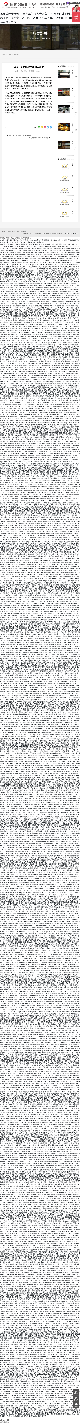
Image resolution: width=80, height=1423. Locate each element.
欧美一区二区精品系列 (62, 966)
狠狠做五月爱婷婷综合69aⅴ (58, 734)
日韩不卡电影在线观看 (32, 340)
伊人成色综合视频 (43, 710)
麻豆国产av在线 (66, 269)
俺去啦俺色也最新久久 (14, 675)
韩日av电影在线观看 (36, 599)
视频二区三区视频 (27, 316)
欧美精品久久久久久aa (34, 677)
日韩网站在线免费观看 (17, 915)
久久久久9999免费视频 (60, 636)
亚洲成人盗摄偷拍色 (38, 355)
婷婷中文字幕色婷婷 (52, 605)
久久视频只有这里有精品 (36, 695)
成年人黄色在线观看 (6, 244)
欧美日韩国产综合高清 (36, 657)
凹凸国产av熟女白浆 (42, 451)
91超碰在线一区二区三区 (36, 262)
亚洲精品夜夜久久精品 (10, 975)
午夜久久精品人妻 (53, 293)
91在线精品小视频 (17, 349)
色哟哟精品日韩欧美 (38, 279)
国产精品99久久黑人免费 (29, 591)
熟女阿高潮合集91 (58, 784)
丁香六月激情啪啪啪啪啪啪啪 (39, 560)
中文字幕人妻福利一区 (16, 734)
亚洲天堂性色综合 (60, 971)
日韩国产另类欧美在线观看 (54, 755)
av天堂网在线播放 (66, 624)
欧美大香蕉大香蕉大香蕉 (61, 899)
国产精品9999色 (47, 773)
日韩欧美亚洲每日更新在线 (68, 248)
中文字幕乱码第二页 (57, 958)
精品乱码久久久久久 (11, 673)
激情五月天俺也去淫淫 (17, 369)
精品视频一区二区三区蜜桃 (40, 343)
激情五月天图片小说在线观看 (12, 511)
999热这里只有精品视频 (21, 730)
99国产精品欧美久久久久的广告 (49, 505)
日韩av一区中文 (16, 583)
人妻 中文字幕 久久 (48, 306)
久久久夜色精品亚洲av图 (56, 595)
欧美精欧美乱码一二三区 (52, 991)
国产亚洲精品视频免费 (22, 618)
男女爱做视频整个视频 (49, 363)
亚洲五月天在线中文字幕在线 (38, 480)
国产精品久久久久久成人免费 (22, 287)
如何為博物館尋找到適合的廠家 (38, 138)
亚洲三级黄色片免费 (66, 293)
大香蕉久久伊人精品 (44, 958)
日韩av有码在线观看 (19, 474)
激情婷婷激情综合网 (10, 815)
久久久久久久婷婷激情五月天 (40, 299)
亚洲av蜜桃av (4, 767)
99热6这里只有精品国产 (63, 363)
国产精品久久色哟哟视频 (28, 423)
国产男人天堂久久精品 (34, 597)
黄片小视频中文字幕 (59, 488)
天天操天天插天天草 (47, 564)
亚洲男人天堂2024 (22, 262)
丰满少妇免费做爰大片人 (19, 363)
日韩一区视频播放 (70, 890)
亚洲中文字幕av (27, 905)
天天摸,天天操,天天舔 (15, 439)
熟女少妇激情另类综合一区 (44, 365)
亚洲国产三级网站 (21, 562)
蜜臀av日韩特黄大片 (40, 316)
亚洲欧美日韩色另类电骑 (7, 562)
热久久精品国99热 (25, 509)
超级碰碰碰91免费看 (70, 394)
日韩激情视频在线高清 (50, 817)
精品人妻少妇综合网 (64, 503)
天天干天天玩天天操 (62, 622)
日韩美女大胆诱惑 (72, 646)
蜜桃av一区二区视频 (30, 864)
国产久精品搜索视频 (27, 661)
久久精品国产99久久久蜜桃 (43, 552)
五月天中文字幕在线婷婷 (30, 392)
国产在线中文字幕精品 (44, 720)
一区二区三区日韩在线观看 (65, 414)
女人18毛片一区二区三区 (36, 402)
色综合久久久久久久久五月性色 (45, 663)
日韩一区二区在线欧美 (21, 330)
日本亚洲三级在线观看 (41, 572)
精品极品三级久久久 (39, 605)
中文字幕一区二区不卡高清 (22, 347)
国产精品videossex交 (47, 862)
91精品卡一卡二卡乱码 (62, 326)
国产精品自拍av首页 (15, 572)
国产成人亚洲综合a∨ (41, 595)
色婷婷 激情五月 (21, 808)
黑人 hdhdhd (69, 529)
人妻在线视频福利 (51, 334)
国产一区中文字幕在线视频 (16, 765)
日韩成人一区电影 (28, 734)
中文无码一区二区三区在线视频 (63, 564)
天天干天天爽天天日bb (36, 330)
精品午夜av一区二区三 (68, 618)
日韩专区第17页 (53, 312)
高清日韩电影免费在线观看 (34, 396)
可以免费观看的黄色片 (61, 862)
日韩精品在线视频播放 (45, 630)
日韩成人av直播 (58, 394)
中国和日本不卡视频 (57, 583)
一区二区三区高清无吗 (66, 408)
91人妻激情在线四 (63, 369)
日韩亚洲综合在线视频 (56, 739)
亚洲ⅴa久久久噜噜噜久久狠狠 (50, 297)
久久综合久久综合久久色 (15, 646)
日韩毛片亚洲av (57, 763)
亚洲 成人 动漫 (35, 907)
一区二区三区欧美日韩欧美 (66, 328)
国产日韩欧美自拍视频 (49, 285)
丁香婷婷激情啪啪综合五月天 (63, 437)
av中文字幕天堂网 (27, 572)
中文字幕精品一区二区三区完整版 (15, 732)
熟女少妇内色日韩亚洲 (16, 404)
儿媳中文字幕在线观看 (7, 876)
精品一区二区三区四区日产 (71, 359)
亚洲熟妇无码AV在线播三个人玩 (10, 260)
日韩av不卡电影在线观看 (52, 749)
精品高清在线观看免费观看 (27, 382)
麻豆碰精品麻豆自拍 (35, 747)
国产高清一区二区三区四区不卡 (18, 301)
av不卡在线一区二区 (52, 587)
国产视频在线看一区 (20, 981)
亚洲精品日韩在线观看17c (51, 287)
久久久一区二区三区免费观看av (43, 566)
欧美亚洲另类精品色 (38, 769)
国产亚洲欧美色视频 (16, 416)
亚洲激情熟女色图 (5, 554)
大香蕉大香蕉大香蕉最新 (19, 827)
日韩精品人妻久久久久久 (36, 991)
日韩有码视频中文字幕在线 (44, 382)
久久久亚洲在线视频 (70, 295)
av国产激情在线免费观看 (34, 878)
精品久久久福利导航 (53, 283)
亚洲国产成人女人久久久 (19, 554)
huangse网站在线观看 (7, 925)
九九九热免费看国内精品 (46, 962)
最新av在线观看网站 (20, 546)
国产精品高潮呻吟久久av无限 (22, 269)
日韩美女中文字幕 (58, 308)
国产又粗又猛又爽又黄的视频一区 (22, 691)
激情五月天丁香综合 (10, 921)
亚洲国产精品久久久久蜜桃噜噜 (32, 593)
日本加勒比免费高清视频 (15, 392)
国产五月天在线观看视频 (40, 400)
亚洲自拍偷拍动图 (72, 544)
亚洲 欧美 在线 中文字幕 (36, 406)
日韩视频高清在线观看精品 (64, 663)
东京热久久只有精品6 (14, 591)
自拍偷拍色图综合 (59, 529)
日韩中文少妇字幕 (49, 622)
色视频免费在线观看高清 (31, 753)
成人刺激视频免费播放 (49, 599)
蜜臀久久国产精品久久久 (61, 724)
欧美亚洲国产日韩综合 (9, 488)
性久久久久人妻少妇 (66, 661)
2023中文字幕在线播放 (22, 831)
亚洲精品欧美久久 (71, 306)
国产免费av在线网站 (39, 476)
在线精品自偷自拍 (53, 642)
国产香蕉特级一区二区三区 (71, 572)
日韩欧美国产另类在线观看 (65, 574)
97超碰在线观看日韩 (8, 622)
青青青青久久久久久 (68, 246)
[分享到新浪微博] (45, 127)
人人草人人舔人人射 (6, 414)
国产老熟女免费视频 (57, 398)
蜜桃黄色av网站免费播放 (41, 771)
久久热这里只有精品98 (41, 661)
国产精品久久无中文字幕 (18, 632)
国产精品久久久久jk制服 (16, 864)
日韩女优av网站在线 (44, 377)
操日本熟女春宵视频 (53, 831)
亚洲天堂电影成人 (34, 361)
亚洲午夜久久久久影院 (33, 250)
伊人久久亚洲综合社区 (54, 909)
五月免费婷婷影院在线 (57, 322)
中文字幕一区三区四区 (29, 851)
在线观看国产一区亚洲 (12, 312)
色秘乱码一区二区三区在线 (20, 800)
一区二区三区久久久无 (55, 338)
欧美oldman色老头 (50, 923)
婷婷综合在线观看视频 (18, 778)
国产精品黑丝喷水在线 (16, 576)
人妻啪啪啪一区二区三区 (64, 289)
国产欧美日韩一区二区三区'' (8, 574)
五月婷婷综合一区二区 (51, 802)
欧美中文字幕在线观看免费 (21, 847)
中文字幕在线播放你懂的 (20, 244)
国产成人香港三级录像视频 (24, 457)
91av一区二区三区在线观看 (64, 490)
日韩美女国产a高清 (9, 728)
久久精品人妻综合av (23, 913)
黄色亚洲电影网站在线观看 (44, 513)
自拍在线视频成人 (22, 443)
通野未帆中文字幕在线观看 (65, 252)
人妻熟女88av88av (61, 936)
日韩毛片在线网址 (14, 423)
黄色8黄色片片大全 (33, 929)
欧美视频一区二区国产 (71, 722)
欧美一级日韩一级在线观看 (30, 763)
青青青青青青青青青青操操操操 (62, 794)
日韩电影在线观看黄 (67, 447)
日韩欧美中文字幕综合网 (22, 427)
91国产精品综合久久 (43, 778)
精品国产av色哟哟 (26, 357)
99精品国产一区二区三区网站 (51, 597)
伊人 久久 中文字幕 (17, 751)
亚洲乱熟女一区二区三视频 (32, 308)
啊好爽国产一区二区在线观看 (66, 256)
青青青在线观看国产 (35, 806)
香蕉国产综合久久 (36, 488)
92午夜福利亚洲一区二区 (21, 687)
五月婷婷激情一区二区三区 (54, 815)
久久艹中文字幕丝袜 (59, 613)
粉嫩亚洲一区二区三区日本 (51, 304)
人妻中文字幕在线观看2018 (61, 314)
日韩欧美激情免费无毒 (40, 603)
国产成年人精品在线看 (50, 369)
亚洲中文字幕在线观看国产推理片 (65, 558)
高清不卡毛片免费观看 (34, 363)
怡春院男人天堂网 (40, 408)
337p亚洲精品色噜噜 (36, 618)
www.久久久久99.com (13, 956)
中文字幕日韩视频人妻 (44, 295)
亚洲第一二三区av (10, 886)
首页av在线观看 (12, 390)
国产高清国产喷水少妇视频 (33, 468)
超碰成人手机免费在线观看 (38, 983)
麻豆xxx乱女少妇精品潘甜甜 (30, 258)
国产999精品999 (71, 923)
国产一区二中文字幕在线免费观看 (67, 632)
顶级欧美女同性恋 (34, 301)
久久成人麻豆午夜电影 (52, 708)
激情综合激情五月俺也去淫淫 (62, 382)
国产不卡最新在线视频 (33, 455)
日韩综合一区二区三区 (36, 960)
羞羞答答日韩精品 (55, 903)
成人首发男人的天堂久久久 (38, 847)
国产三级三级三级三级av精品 (44, 757)
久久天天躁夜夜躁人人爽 (33, 773)
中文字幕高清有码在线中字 (8, 870)
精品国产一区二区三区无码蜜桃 (51, 747)
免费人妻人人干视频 (40, 511)
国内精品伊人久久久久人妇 (20, 267)
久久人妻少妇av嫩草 (67, 991)
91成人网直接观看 (59, 455)
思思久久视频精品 (10, 737)
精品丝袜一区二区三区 (38, 700)
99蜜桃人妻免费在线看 (65, 954)
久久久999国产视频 (9, 708)
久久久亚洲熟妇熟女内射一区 (52, 913)
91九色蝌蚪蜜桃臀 (57, 429)
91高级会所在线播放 (73, 585)
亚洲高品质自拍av (48, 345)
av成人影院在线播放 (7, 730)
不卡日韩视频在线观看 (14, 258)
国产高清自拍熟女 (71, 279)
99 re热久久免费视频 (35, 482)
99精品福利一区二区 (38, 761)
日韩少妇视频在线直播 (26, 312)
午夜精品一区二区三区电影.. (44, 615)
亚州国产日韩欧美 (22, 695)
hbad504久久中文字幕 (25, 279)
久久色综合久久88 (38, 420)
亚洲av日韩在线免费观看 (13, 254)
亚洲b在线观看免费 (28, 595)
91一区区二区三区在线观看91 (41, 944)
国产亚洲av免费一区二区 (70, 576)
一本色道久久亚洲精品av (7, 457)
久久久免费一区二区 (19, 650)
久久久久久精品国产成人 (60, 591)
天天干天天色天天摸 (45, 470)
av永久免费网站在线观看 (37, 587)
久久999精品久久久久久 (13, 570)
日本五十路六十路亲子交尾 (37, 648)
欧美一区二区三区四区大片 (18, 854)
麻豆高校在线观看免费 (55, 351)
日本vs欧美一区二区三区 (28, 332)
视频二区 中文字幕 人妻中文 (11, 338)
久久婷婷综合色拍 (36, 256)
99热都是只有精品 (43, 841)
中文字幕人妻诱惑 (7, 866)
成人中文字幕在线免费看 (15, 425)
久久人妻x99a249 (20, 622)
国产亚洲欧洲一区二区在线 (71, 404)
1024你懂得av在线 (51, 714)
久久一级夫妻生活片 (72, 455)
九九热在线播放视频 (62, 638)
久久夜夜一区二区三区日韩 (20, 361)
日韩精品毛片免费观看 (34, 306)
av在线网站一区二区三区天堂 (45, 281)
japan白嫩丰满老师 (61, 345)
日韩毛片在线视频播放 (60, 615)
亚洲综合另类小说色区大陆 (62, 757)
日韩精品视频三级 (50, 673)
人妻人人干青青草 (67, 913)
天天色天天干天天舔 (42, 925)
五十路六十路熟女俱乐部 (69, 909)
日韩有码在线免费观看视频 (34, 464)
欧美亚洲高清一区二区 (16, 459)
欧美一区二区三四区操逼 (44, 332)
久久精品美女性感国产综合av (22, 895)
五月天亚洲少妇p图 (50, 414)
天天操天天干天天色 (19, 971)
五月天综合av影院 (71, 375)
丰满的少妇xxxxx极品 (16, 246)
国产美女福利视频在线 (51, 435)
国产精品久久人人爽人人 (59, 628)
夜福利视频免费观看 (39, 334)
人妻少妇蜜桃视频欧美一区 (12, 624)
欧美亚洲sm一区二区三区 (19, 745)
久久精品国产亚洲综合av (39, 347)
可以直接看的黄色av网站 (17, 310)
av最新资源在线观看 (58, 492)
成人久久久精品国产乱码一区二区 (14, 529)
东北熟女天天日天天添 (27, 956)
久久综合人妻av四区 (29, 897)
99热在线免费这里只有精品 (35, 622)
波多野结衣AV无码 (54, 835)
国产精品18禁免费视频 (49, 277)
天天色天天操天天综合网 (60, 737)
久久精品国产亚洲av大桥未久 (53, 517)
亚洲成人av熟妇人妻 (70, 308)
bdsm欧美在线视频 (39, 975)
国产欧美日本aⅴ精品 (18, 396)
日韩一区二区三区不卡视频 (49, 328)
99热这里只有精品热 (28, 254)
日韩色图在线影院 (11, 558)
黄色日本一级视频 (13, 589)
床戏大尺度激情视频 (34, 964)
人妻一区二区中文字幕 (43, 851)
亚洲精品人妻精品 (30, 706)
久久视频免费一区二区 (24, 698)
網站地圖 (23, 231)
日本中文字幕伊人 (55, 299)
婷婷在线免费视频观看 (25, 515)
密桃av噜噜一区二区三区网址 (58, 343)
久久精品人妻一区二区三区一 (61, 626)
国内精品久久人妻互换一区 (8, 304)
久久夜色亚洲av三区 (66, 445)
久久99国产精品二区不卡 (70, 466)
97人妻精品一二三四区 (21, 402)
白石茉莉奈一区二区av (50, 256)
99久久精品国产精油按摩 (37, 815)
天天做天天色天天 (59, 868)
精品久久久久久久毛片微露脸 (54, 244)
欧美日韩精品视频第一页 (50, 509)
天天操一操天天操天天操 (48, 981)
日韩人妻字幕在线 (40, 956)
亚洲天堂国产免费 (28, 322)
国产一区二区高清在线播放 (63, 535)
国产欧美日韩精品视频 (53, 562)
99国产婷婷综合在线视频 (36, 244)
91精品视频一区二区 (18, 938)
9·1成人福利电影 (68, 652)
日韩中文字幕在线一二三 (69, 462)
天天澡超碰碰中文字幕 (10, 373)
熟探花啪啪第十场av (6, 265)
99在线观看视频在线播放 (32, 523)
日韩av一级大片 (41, 275)
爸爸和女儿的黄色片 (41, 839)
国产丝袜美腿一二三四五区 (21, 535)
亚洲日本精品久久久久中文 (22, 944)
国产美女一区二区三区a (22, 318)
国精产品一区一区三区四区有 (67, 605)
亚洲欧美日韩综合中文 (60, 365)
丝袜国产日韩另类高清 (53, 693)
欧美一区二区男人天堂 (13, 782)
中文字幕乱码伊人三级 (25, 373)
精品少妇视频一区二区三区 (22, 289)
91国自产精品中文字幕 (31, 712)
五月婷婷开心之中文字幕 (64, 985)
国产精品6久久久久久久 (29, 314)
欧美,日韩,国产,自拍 (70, 739)
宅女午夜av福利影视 (14, 952)
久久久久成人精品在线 (66, 320)
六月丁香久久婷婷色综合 (56, 890)
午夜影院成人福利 (40, 968)
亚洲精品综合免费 (54, 788)
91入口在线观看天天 (38, 574)
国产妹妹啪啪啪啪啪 (23, 882)
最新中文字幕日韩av (20, 581)
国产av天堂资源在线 (57, 443)
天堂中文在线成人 (23, 673)
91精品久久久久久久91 (52, 640)
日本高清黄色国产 (30, 447)
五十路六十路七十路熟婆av (44, 722)
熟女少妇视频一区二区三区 (29, 507)
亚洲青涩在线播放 (42, 835)
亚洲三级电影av (65, 297)
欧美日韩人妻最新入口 (25, 273)
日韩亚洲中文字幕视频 (56, 886)
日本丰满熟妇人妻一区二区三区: (17, 505)
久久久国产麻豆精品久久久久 (66, 599)
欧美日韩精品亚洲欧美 (14, 316)
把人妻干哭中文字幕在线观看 (43, 794)
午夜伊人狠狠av (19, 934)
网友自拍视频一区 (46, 301)
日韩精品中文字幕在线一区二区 (66, 324)
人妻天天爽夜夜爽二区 (50, 878)
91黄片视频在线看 (27, 511)
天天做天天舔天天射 (11, 860)
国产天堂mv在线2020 (10, 726)
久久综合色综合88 (14, 353)
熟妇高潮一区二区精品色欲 (12, 823)
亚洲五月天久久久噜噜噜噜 (18, 496)
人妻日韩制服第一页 (16, 281)
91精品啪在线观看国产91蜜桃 (50, 550)
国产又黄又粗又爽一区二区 (54, 581)
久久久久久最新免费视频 (23, 884)
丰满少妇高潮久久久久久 (32, 564)
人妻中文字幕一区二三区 (52, 402)
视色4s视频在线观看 (52, 689)
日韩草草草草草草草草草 (19, 714)
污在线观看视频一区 (44, 271)
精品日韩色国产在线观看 (51, 496)
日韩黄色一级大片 (52, 683)
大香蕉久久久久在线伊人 (59, 579)
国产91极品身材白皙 (25, 431)
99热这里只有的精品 (56, 874)
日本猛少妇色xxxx (36, 289)
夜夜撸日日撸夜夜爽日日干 (43, 579)
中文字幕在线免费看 (45, 246)
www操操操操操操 (74, 833)
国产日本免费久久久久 (7, 581)
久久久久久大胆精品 (53, 418)
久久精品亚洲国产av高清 (19, 962)
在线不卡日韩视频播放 (10, 386)
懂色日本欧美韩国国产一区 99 (64, 523)
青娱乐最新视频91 (22, 737)
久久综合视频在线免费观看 (49, 634)
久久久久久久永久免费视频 (27, 293)
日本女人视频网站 (70, 400)
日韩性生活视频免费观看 (59, 544)
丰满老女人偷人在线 (48, 593)
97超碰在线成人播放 (61, 833)
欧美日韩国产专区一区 (58, 486)
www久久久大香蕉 (52, 427)
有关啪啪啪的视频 (5, 361)
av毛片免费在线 (68, 347)
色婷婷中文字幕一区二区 (44, 591)
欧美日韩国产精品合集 (13, 880)
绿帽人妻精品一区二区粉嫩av (52, 687)
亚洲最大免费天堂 (5, 749)
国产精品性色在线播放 (62, 412)
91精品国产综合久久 (16, 503)
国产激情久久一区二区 (27, 338)
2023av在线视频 (23, 482)
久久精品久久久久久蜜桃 (23, 872)
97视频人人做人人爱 (26, 603)
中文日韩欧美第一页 (31, 271)
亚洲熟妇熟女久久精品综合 (20, 540)
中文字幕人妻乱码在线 (67, 704)
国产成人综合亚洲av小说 (62, 700)
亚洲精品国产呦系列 (57, 291)
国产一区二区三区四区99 (7, 406)
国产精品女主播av (36, 780)
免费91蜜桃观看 (11, 299)
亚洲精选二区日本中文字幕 (13, 595)
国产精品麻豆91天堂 (44, 486)
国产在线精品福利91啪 (51, 357)
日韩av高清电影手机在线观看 (42, 987)
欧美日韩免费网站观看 (71, 431)
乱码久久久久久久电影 (63, 780)
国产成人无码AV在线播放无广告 (22, 414)
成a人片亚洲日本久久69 (25, 566)
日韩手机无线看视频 (67, 792)
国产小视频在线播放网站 (13, 759)
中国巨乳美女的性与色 (39, 905)
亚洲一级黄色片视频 (69, 517)
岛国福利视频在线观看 (36, 517)
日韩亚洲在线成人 (25, 494)
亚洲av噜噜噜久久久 (36, 687)
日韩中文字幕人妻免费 (32, 767)
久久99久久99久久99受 (70, 925)
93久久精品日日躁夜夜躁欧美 (65, 866)
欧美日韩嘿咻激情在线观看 (55, 968)
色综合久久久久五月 (15, 755)
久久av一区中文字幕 (48, 677)
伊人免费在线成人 (60, 306)
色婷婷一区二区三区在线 (39, 494)
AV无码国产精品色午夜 (19, 519)
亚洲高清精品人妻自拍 (63, 373)
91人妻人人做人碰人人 (39, 445)
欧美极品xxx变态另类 (37, 989)
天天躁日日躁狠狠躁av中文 (10, 334)
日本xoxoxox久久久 (35, 277)
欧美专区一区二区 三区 (20, 950)
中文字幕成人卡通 (60, 856)
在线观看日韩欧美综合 (68, 265)
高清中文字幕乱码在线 (22, 560)
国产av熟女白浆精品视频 (15, 620)
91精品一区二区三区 (63, 929)
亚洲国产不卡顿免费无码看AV (49, 258)
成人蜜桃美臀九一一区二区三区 (26, 359)
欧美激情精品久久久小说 (7, 618)
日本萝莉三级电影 (71, 472)
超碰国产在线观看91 (14, 710)
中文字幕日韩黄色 (15, 893)
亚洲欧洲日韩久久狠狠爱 (51, 917)
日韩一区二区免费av (12, 382)
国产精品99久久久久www (47, 412)
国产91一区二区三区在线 (16, 449)
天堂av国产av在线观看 (49, 644)
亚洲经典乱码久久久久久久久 (42, 544)
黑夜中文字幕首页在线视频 (37, 267)
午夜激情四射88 (70, 784)
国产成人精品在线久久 (32, 601)
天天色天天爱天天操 (22, 406)
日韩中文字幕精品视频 (10, 283)
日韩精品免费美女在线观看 (38, 718)
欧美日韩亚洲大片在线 (32, 934)
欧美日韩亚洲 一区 (65, 587)
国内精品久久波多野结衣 (15, 862)
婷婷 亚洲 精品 (63, 509)
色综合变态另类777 (54, 447)
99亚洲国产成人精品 (11, 515)
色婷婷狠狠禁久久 (31, 371)
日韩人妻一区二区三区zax (11, 603)
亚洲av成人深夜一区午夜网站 (21, 472)
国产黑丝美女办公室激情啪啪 (59, 349)
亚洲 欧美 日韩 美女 (50, 825)
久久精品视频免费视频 (42, 903)
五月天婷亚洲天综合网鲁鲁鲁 (36, 581)
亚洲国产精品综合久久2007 (31, 636)
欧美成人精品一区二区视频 (59, 829)
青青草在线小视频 (52, 901)
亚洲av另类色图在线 (29, 788)
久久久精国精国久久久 (67, 476)
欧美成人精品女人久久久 (31, 716)
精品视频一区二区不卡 (47, 523)
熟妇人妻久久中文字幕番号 (38, 379)
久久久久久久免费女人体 (67, 353)
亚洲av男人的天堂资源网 (71, 874)
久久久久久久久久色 (40, 901)
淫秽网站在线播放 (66, 484)
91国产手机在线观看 (57, 767)
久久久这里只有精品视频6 (34, 310)
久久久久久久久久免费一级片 (16, 336)
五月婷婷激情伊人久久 (39, 683)
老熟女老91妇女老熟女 (28, 498)
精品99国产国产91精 (32, 628)
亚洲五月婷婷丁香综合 (41, 667)
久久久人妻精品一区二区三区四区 (15, 412)
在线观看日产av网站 (20, 812)
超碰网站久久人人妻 (20, 792)
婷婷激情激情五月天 (69, 609)
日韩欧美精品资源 (69, 691)
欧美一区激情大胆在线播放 (27, 291)
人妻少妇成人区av (23, 283)
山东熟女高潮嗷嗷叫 (31, 486)
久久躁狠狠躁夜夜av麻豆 (63, 250)
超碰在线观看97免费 (39, 501)
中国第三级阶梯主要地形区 (44, 410)
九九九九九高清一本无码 (13, 790)
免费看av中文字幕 (40, 254)
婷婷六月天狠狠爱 (50, 574)
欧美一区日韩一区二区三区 (46, 371)
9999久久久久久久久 (35, 669)
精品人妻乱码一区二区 (34, 611)
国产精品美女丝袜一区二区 (39, 698)
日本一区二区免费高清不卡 (20, 277)
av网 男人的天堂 (20, 724)
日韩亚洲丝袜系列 (22, 324)
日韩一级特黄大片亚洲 (60, 453)
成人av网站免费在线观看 (27, 410)
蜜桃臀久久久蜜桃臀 (6, 388)
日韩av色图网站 (71, 796)
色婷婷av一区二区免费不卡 (67, 915)
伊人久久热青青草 (63, 556)
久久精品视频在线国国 (9, 490)
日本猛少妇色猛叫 (73, 579)
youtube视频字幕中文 (38, 269)
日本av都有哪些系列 (23, 983)
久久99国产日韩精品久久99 (39, 888)
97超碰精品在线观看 (64, 934)
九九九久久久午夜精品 (70, 267)
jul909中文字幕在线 (9, 936)
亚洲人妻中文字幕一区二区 (54, 267)
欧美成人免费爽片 (27, 351)
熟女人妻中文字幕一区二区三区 (55, 882)
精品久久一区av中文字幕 (71, 968)
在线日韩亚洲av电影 (48, 833)
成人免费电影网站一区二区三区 (21, 355)
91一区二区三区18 (17, 308)
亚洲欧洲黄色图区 (32, 394)
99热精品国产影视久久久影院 (40, 726)
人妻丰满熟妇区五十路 (52, 476)
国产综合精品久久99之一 (51, 960)
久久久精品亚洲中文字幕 (17, 817)
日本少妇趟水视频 (66, 402)
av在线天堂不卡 (10, 435)
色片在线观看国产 (17, 753)
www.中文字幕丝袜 (38, 691)
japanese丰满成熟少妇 (71, 938)
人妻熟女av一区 (24, 991)
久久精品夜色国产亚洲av (29, 675)
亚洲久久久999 (72, 936)
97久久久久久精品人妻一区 (63, 593)
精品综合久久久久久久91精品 (22, 780)
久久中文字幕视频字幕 (63, 669)
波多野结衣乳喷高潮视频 (20, 585)
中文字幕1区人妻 (38, 414)
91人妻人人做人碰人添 (52, 540)
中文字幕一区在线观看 (42, 349)
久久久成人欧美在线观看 (53, 484)
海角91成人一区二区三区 (56, 800)
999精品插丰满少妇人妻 (52, 406)
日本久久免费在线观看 (20, 492)
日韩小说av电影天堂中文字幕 (32, 384)
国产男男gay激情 (17, 716)
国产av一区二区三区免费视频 (56, 316)
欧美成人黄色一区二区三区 (58, 498)
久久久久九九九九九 (45, 763)
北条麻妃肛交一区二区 (13, 332)
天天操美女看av (59, 281)
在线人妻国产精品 (40, 248)
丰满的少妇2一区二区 (61, 371)
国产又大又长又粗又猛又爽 (8, 324)
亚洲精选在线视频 (38, 457)
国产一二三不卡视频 (49, 490)
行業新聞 (16, 54)
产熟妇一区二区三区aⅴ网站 (28, 377)
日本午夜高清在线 (8, 687)
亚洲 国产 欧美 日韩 (36, 304)
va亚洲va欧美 (45, 478)
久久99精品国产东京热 (49, 289)
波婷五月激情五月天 (40, 704)
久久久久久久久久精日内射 (21, 909)
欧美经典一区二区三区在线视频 (50, 361)
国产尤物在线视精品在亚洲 (49, 556)
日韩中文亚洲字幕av (49, 780)
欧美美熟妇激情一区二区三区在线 (44, 558)
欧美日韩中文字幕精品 (62, 759)
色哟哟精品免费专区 (10, 476)
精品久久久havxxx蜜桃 (48, 665)
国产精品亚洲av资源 (54, 480)
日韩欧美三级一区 (64, 527)
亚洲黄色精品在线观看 (35, 437)
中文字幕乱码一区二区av (36, 540)
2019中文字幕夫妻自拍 (33, 474)
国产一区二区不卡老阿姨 (35, 825)
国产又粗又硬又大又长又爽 (70, 275)
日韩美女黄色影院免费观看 (21, 379)
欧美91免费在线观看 (65, 845)
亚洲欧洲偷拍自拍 (57, 359)
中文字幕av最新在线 (23, 304)
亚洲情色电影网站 (16, 322)
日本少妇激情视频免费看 (7, 470)
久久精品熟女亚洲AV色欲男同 (13, 851)
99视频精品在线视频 (44, 466)
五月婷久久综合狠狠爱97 (35, 496)
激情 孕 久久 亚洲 (48, 437)
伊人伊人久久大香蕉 (63, 310)
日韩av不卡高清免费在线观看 (12, 351)
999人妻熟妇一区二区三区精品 (46, 336)
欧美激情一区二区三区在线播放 (22, 265)
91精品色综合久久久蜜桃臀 (52, 330)
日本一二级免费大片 (11, 279)
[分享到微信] (39, 127)
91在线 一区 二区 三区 (34, 812)
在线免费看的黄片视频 (31, 743)
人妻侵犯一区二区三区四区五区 (14, 665)
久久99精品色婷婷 (37, 287)
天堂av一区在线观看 (11, 484)
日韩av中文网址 (46, 474)
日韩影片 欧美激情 (14, 757)
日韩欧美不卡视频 (33, 962)
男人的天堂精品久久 (23, 810)
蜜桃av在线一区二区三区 (13, 367)
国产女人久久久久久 (60, 468)
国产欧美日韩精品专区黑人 (54, 884)
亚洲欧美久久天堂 (53, 661)
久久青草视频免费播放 (64, 659)
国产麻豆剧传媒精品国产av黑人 (24, 794)
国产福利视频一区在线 (59, 646)
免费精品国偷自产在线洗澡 (38, 283)
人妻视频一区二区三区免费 (23, 400)
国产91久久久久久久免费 (49, 482)
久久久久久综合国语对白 (68, 749)
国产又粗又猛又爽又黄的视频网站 (69, 728)
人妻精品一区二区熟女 (27, 260)
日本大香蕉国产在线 (38, 802)
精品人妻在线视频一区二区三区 (65, 893)
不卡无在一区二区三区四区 (71, 560)
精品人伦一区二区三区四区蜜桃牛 (43, 821)
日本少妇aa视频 (37, 490)
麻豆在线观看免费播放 (24, 256)
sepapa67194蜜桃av (51, 895)
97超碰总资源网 (39, 640)
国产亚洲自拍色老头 (37, 804)
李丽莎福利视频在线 (45, 946)
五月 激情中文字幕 (71, 806)
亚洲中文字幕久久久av (45, 626)
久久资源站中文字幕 (54, 624)
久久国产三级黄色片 (15, 693)
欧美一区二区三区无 (18, 464)
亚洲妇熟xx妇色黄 (38, 265)
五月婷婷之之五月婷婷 (9, 262)
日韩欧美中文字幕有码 (47, 971)
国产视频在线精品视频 (34, 546)
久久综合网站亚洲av (40, 353)
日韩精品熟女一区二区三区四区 (62, 390)
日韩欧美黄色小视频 (40, 320)
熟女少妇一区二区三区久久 (32, 459)
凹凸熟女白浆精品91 (32, 429)
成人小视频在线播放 (17, 784)
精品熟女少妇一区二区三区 (30, 679)
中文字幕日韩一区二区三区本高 (27, 466)
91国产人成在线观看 (53, 445)
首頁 (10, 54)
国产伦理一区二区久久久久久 (22, 802)
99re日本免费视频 (30, 765)
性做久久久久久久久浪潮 (32, 297)
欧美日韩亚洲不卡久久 (39, 373)
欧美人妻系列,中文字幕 (68, 776)
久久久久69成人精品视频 (66, 312)
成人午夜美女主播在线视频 (29, 630)
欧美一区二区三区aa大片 (58, 681)
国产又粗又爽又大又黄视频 (8, 441)
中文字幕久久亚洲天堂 (63, 981)
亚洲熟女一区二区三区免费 (68, 304)
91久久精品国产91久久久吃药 (31, 521)
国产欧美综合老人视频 (41, 351)
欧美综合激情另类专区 (33, 519)
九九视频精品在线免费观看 (39, 819)
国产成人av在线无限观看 (65, 648)
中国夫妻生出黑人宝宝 (44, 864)
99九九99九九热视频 (16, 478)
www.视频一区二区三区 (7, 427)
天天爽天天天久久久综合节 (18, 326)
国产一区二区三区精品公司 (34, 817)
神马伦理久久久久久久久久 (48, 340)
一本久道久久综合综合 (9, 443)
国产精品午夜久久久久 (31, 246)
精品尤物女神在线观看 (29, 568)
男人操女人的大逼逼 (28, 248)
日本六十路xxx (61, 923)
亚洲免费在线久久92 (47, 455)
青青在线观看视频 (5, 691)
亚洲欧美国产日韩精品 (38, 728)
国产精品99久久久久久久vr (8, 579)
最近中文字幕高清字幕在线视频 (55, 279)
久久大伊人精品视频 (41, 404)
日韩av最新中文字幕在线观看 (19, 960)
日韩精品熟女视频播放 (43, 837)
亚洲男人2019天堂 (53, 379)
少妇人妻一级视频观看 (69, 351)
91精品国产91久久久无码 (37, 708)
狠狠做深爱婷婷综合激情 (72, 808)
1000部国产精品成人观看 (52, 265)
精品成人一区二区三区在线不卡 (69, 689)
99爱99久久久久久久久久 (58, 423)
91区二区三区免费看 (58, 470)
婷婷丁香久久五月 (66, 788)
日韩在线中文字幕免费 (54, 275)
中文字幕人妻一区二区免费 (19, 437)
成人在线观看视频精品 (60, 410)
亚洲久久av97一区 (30, 977)
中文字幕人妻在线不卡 (27, 952)
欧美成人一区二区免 (54, 260)
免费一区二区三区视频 (29, 720)
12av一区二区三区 (68, 388)
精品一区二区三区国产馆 (52, 751)
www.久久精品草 (46, 525)
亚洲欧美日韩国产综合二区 (46, 416)
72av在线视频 (21, 371)
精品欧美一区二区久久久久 (20, 741)
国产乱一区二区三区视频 (32, 665)
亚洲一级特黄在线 (61, 336)
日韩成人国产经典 (30, 940)
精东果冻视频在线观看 (45, 675)
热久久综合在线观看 (6, 455)
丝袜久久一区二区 (15, 679)
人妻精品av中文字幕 (31, 856)
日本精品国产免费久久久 (28, 295)
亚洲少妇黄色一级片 (48, 611)
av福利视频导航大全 (55, 810)
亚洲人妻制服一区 (57, 630)
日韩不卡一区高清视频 (48, 936)
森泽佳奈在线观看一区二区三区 (68, 258)
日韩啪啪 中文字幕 (56, 576)
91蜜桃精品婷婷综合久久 (13, 521)
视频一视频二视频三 (42, 449)
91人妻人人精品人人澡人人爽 (28, 841)
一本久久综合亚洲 (17, 897)
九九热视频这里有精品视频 (48, 753)
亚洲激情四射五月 (72, 552)
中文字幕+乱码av (31, 778)
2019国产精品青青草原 (9, 659)
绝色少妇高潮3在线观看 (7, 724)
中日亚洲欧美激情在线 (64, 847)
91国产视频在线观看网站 (20, 252)
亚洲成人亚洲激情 (52, 782)
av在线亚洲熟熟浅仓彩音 (40, 433)
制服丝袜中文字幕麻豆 (9, 371)
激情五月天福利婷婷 (11, 273)
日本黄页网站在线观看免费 (8, 810)
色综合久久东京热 (34, 870)
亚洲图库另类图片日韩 (13, 654)
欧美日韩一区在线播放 (65, 435)
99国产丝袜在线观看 (66, 396)
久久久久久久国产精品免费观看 (60, 944)
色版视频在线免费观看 (45, 823)
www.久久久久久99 (53, 320)
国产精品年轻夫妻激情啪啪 (21, 652)
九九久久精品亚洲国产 (23, 488)
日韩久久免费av (66, 494)
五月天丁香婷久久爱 (18, 743)
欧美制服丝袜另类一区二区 (61, 566)
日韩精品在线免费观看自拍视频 (27, 390)
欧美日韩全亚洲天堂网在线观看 (13, 451)
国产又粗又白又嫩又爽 (66, 960)
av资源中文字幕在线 (67, 330)
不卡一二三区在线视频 (69, 299)
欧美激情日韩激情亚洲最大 (60, 864)
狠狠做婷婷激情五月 (26, 605)
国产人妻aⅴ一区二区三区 (35, 632)
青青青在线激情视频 (71, 800)
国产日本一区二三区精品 (27, 615)
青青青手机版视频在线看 (56, 431)
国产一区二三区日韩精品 (37, 882)
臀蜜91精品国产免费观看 (40, 431)
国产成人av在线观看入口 (24, 490)
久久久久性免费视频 (17, 712)
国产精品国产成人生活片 (52, 769)
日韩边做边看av (47, 488)
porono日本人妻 (28, 320)
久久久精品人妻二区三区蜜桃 (52, 542)
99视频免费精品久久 (54, 776)
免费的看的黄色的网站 (68, 751)
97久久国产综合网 (59, 942)
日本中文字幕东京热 (34, 550)
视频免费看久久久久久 (70, 244)
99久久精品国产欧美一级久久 (29, 958)
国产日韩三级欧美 (13, 431)
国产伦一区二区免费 (47, 964)
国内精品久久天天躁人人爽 (37, 843)
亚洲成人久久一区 (23, 386)
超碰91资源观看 (32, 950)
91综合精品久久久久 (53, 704)
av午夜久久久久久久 (44, 938)
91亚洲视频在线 (33, 443)
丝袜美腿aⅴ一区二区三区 (17, 340)
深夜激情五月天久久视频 (57, 841)
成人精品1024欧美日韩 (70, 815)
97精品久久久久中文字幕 (62, 570)
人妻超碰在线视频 (60, 743)
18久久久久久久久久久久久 (53, 388)
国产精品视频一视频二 (12, 761)
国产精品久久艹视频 (23, 886)
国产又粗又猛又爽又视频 (36, 730)
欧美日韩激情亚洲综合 (66, 379)
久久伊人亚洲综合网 (48, 966)
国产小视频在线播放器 (27, 903)
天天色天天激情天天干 (7, 546)
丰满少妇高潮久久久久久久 (29, 710)
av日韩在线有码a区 (51, 355)
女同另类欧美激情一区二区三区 (61, 525)
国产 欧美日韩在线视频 (12, 418)
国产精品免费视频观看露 (36, 845)
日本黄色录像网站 (29, 425)
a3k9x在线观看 (56, 246)
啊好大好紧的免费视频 (19, 878)
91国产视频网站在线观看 (35, 917)
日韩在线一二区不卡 (68, 927)
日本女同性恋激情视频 (7, 792)
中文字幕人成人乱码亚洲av (64, 285)
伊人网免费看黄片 (13, 923)
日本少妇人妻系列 (33, 492)
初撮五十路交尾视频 (20, 677)
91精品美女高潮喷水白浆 (53, 269)
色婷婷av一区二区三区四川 (55, 905)
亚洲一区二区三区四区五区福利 (22, 874)
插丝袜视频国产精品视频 (45, 724)
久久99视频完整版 (5, 277)
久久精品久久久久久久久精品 (41, 829)
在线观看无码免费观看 (43, 423)
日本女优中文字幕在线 (63, 673)
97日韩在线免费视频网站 (38, 427)
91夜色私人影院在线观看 (71, 439)
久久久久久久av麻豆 (70, 630)
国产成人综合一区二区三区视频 (22, 433)
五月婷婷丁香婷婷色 (65, 921)
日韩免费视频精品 (37, 948)
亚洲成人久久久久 (27, 375)
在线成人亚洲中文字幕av (42, 322)
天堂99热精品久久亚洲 (55, 572)
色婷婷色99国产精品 (35, 324)
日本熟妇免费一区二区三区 (67, 901)
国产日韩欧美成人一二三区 (55, 254)
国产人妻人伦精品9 (29, 281)
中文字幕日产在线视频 (23, 702)
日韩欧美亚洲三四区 (14, 903)
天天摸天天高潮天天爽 (47, 849)
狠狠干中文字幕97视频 (30, 416)
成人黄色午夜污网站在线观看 (36, 562)
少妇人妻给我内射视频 (37, 652)
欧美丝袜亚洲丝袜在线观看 (16, 856)
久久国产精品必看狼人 (19, 954)
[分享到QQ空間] (48, 127)
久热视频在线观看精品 (55, 404)
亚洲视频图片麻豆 (15, 314)
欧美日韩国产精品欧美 (70, 786)
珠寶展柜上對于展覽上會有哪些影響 (20, 135)
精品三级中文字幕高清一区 (71, 654)
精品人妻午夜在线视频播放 (22, 833)
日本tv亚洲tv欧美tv (38, 893)
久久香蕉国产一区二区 (67, 548)
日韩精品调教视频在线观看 (56, 839)
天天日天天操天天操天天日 (13, 275)
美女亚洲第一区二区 (62, 919)
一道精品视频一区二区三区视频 (70, 262)
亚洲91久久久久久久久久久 (67, 827)
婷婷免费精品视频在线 (43, 654)
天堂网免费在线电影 (34, 737)
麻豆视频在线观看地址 (45, 589)
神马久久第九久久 (20, 533)
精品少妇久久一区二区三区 (25, 786)
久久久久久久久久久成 (64, 340)
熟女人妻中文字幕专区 (33, 971)
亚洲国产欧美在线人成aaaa (42, 375)
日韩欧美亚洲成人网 (43, 897)
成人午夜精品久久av (38, 919)
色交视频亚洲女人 (7, 638)
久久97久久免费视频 (46, 531)
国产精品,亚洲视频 (70, 932)
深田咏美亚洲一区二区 (58, 474)
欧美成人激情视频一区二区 (63, 940)
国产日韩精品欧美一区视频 (46, 326)
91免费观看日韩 (7, 613)
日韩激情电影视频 (20, 394)
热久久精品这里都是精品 (55, 347)
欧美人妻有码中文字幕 (15, 593)
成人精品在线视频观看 (30, 646)
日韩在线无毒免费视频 (45, 646)
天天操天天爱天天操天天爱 (57, 433)
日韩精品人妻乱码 (56, 271)
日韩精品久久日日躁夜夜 (44, 314)
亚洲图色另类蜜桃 (22, 870)
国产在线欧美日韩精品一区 (32, 862)
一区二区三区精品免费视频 (10, 722)
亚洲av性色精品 (7, 878)
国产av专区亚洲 (19, 453)
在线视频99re (70, 470)
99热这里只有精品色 (14, 507)
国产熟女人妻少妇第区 (71, 425)
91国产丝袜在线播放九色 (71, 790)
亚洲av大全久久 (7, 535)
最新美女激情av (36, 833)
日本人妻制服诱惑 (18, 345)
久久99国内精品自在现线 (25, 558)
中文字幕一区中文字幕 (28, 757)
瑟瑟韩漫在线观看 (44, 443)
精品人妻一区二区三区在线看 (64, 962)
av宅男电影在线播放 (41, 642)
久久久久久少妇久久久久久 (64, 607)
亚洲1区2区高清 (5, 468)
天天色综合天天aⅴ (25, 919)
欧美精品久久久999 (58, 907)
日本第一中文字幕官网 (12, 700)
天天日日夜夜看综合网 (53, 956)
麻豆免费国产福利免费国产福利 (47, 732)
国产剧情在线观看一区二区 (21, 689)
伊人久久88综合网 (24, 700)
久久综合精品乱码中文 (60, 531)
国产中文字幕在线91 (38, 755)
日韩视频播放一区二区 (35, 854)
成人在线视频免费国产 (66, 683)
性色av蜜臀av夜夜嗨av (62, 849)
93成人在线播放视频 (22, 657)
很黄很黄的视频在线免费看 (16, 271)
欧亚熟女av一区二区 (25, 683)
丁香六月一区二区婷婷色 (13, 837)
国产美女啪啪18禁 (39, 527)
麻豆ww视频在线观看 (73, 743)
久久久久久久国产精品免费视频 (28, 911)
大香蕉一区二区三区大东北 (17, 250)
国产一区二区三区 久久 (21, 993)
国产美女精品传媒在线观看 (32, 503)
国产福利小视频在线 (53, 353)
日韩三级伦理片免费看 (12, 979)
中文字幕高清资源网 (12, 291)
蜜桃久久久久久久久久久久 (50, 546)
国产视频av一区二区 (28, 552)
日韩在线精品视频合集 (70, 819)
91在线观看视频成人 (27, 353)
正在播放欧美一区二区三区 (68, 406)
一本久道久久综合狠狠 (14, 685)
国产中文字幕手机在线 (49, 310)
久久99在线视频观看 (53, 511)
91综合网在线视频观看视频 (61, 513)
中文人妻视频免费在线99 (21, 480)
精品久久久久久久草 (63, 318)
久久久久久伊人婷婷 (46, 601)
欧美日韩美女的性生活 (71, 583)
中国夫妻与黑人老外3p (67, 708)
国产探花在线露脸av (18, 985)
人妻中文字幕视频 (52, 718)
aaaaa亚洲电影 (64, 804)
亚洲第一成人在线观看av (66, 457)
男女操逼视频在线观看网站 (10, 615)
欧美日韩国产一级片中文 (11, 683)
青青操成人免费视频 (36, 535)
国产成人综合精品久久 (23, 989)
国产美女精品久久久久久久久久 (13, 849)
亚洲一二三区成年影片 (27, 796)
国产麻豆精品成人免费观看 (14, 365)
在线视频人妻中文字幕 (37, 435)
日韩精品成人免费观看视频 (31, 849)
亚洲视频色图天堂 (21, 470)
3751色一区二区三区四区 (12, 858)
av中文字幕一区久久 (41, 338)
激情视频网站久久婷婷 (49, 854)
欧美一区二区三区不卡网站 (29, 823)
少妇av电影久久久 (46, 636)
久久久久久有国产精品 (24, 548)
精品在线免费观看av (25, 334)
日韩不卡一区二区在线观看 (26, 579)
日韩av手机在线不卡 (58, 946)
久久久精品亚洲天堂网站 (62, 384)
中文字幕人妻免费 (41, 293)
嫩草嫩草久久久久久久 (42, 425)
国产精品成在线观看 (55, 872)
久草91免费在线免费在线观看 (42, 273)
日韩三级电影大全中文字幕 (37, 741)
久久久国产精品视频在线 (38, 782)
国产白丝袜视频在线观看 (45, 808)
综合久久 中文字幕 (39, 693)
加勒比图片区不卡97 (15, 681)
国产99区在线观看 (57, 295)
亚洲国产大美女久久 (20, 638)
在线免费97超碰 (65, 554)
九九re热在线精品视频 (65, 420)
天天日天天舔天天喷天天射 (20, 648)
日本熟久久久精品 (28, 576)
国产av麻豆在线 (50, 761)
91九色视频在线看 (45, 628)
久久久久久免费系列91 (24, 299)
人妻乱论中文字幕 (13, 671)
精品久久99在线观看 (33, 607)
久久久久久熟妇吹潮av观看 (67, 745)
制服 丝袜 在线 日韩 (13, 796)
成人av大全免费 (27, 755)
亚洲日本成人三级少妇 (40, 624)
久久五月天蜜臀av (67, 763)
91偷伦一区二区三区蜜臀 (53, 462)
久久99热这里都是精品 (59, 650)
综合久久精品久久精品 (58, 706)
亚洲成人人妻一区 (72, 377)
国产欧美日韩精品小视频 (16, 767)
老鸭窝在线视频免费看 (51, 420)
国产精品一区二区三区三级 (29, 739)
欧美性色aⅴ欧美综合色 (37, 673)
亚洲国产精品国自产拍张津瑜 (47, 712)
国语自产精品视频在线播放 (54, 515)
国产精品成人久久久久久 (27, 722)
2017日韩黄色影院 (62, 812)
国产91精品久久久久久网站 (37, 798)
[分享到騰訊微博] (42, 127)
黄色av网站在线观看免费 (52, 792)
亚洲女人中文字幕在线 (9, 517)
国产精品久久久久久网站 (56, 888)
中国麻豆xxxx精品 (10, 256)
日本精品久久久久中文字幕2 (20, 599)
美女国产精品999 (15, 763)
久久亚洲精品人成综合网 (12, 667)
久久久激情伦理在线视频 (52, 262)
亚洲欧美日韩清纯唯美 (38, 484)
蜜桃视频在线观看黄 (73, 870)
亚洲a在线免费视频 (35, 993)
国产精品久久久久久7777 (12, 357)
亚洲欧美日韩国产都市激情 (60, 459)
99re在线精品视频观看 (29, 275)
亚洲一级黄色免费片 (57, 790)
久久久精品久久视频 (42, 979)
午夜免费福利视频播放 (58, 375)
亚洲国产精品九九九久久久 (49, 745)
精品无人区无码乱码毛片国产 (64, 507)
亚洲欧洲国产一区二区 (66, 505)
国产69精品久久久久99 (62, 416)
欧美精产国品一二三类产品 (42, 583)
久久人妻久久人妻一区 (56, 439)
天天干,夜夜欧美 (50, 893)
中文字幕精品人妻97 (68, 810)
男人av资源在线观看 (72, 868)
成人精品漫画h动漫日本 (64, 334)
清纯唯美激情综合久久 (14, 513)
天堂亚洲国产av (57, 332)
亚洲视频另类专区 (56, 466)
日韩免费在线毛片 (18, 977)
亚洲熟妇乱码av (48, 585)
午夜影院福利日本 (47, 468)
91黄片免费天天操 (37, 509)
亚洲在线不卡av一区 (8, 400)
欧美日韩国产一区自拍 (14, 568)
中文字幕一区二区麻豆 (51, 948)
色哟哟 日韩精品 (68, 338)
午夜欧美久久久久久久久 (58, 377)
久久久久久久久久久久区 (47, 607)
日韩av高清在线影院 (15, 788)
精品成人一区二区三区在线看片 (31, 367)
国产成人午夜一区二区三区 (17, 328)
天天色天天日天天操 (64, 355)
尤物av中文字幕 (16, 248)
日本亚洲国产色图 (45, 907)
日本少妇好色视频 (32, 638)
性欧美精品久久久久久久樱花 (11, 739)
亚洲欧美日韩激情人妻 (66, 540)
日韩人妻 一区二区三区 (17, 601)
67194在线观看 (25, 556)
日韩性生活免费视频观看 (11, 841)
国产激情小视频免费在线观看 (60, 273)
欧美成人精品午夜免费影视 (51, 464)
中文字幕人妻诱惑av (52, 527)
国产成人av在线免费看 (36, 386)
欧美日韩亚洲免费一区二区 (51, 396)
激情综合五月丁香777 (27, 667)
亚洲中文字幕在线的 (25, 761)
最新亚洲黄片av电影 (16, 384)
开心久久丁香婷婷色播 (26, 418)
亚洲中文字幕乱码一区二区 (68, 418)
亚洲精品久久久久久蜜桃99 (48, 985)
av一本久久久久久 (50, 318)
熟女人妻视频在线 (72, 971)
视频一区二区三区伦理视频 (52, 386)
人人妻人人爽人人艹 (64, 519)
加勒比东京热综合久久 (14, 552)
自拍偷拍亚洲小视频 (40, 418)
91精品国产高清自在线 (14, 375)
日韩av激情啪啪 (21, 921)
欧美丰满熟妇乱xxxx (41, 260)
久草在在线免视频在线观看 (36, 827)
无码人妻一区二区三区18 (20, 845)
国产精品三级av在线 (53, 248)
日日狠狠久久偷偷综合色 (57, 472)
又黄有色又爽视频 (53, 603)
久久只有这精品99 (13, 509)
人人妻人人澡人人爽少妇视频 (34, 345)
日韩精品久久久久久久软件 (51, 554)
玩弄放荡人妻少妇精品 (59, 552)
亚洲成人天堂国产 (14, 819)
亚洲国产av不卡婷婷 (35, 285)
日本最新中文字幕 (35, 659)
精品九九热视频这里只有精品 (55, 501)
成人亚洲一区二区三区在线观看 (21, 343)
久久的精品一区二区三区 (29, 398)
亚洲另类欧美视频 (22, 285)
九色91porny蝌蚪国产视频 (10, 293)
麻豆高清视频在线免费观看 (48, 929)
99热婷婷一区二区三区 (19, 537)
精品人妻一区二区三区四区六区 (48, 915)
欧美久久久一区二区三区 (13, 398)
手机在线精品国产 (66, 835)
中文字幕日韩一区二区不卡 (10, 462)
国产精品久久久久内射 (54, 494)
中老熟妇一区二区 (43, 739)
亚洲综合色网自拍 (44, 767)
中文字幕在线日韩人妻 (69, 679)
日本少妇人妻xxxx (64, 496)
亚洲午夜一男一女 (7, 677)
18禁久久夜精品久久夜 (47, 759)
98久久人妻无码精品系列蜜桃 (66, 825)
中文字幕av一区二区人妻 (55, 609)
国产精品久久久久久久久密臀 (53, 702)
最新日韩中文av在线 (22, 708)
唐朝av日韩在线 (32, 326)
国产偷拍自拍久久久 (23, 815)
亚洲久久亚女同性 (50, 252)
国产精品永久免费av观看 (17, 773)
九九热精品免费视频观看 (17, 531)
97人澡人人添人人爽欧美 (24, 476)
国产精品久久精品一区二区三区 (39, 886)
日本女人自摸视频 (33, 505)
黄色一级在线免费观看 (71, 773)
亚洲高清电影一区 (31, 533)
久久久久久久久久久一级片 (60, 441)
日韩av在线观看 (46, 459)
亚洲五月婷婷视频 (72, 468)
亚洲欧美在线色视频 (10, 527)
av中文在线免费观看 (8, 394)
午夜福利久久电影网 (63, 644)
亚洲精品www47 (30, 449)
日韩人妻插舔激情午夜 (36, 542)
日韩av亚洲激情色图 (35, 644)
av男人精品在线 (61, 277)
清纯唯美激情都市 (42, 447)
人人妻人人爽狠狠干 (11, 566)
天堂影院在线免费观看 (31, 915)
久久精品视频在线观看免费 (27, 979)
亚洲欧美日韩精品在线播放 (49, 503)
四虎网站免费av (44, 392)
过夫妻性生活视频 (38, 357)
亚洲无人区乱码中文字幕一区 (25, 776)
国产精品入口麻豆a (48, 868)
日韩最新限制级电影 (16, 320)
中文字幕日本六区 (11, 466)
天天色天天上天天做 (23, 659)
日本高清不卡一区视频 (44, 291)
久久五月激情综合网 (45, 492)
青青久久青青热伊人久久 (36, 252)
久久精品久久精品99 (11, 501)
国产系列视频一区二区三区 (46, 507)
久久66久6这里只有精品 (48, 250)
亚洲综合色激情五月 (70, 443)
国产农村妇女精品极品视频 (38, 909)
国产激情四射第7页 (69, 851)
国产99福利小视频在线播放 (36, 388)
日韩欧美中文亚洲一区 (56, 392)
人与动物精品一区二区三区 (67, 718)
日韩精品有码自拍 (47, 806)
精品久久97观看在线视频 (51, 804)
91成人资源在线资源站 (22, 435)
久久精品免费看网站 (42, 439)
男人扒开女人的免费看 (51, 457)
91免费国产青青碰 (57, 301)
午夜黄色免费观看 (48, 535)
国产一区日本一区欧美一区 (56, 400)
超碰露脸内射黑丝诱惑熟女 (17, 628)
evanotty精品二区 (7, 480)
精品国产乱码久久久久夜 (7, 657)
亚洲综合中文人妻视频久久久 (52, 657)
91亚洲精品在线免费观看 (14, 642)
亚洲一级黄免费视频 (66, 464)
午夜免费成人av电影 (42, 788)
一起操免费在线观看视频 (71, 301)
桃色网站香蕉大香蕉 (29, 365)
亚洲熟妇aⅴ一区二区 (28, 513)
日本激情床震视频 (18, 486)
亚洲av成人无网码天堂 (19, 429)
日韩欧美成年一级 (9, 318)
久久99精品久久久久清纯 (49, 659)
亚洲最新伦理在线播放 (69, 451)
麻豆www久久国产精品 (38, 884)
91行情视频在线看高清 (32, 531)
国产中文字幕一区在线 (44, 359)
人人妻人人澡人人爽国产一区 (31, 759)
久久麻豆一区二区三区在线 (14, 626)
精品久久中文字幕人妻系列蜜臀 (17, 929)
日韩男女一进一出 (67, 537)
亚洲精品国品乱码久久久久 (8, 285)
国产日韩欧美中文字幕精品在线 (69, 283)
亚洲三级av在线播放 (64, 977)
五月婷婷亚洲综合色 (22, 644)
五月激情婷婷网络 (47, 453)
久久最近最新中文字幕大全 (66, 817)
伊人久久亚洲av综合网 (42, 498)
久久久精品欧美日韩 (33, 412)
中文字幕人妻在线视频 (55, 560)
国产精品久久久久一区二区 (18, 597)
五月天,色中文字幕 (69, 581)
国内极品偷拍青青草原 (34, 634)
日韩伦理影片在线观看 (13, 968)
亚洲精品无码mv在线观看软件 (22, 445)
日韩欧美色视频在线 (8, 831)
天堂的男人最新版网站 (49, 324)
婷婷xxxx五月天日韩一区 (65, 732)
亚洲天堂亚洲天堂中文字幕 (12, 901)
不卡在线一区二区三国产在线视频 (41, 613)
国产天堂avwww (28, 932)
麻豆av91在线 (50, 700)
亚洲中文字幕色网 (65, 550)
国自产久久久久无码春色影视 (70, 843)
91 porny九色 (74, 412)
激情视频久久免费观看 (40, 312)
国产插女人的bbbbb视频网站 (45, 568)
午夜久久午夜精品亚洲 (16, 636)
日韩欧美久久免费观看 (17, 297)
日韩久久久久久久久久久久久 (30, 570)
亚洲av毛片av (51, 373)
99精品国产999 (72, 343)
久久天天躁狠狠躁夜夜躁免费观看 (47, 977)
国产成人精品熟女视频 (9, 698)
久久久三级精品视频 (28, 685)
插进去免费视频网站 (60, 585)
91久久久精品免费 (73, 453)
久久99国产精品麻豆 (23, 718)
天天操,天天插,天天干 (62, 761)
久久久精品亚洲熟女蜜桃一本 (58, 449)
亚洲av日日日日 (31, 336)
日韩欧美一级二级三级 (27, 839)
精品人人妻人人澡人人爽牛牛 (11, 630)
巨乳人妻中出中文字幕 (43, 706)
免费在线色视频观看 (27, 624)
